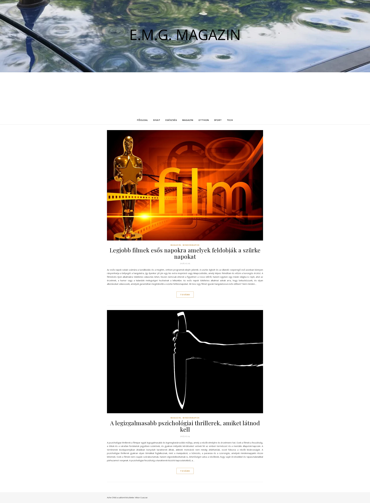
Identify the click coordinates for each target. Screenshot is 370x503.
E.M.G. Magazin (185, 34)
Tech (230, 120)
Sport (218, 120)
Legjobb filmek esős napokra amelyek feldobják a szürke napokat (185, 253)
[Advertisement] (185, 94)
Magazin (187, 120)
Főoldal (142, 120)
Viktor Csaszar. (141, 497)
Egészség (171, 120)
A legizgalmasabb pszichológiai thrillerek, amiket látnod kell (185, 426)
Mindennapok (191, 245)
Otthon (203, 120)
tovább (185, 294)
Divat (156, 120)
